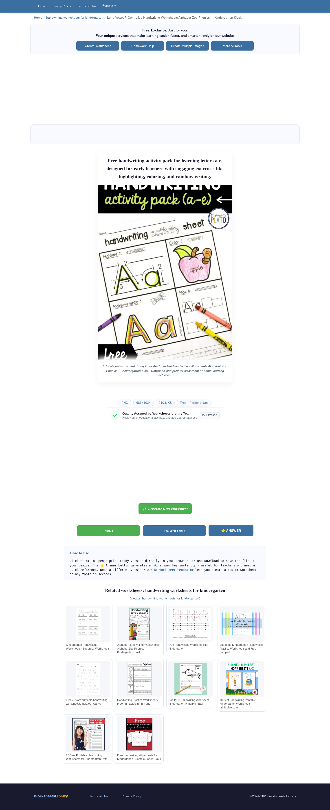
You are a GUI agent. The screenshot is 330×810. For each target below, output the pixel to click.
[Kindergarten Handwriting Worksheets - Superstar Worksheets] (88, 624)
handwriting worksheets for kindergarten (74, 17)
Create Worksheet (98, 46)
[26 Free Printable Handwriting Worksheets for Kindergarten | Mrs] (88, 734)
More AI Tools (232, 46)
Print (108, 531)
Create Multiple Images (187, 46)
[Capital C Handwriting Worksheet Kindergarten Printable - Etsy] (190, 679)
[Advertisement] (165, 89)
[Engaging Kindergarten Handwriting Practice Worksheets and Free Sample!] (242, 624)
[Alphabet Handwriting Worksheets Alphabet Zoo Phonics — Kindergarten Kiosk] (139, 624)
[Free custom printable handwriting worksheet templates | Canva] (88, 679)
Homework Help (142, 46)
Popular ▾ (109, 5)
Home (41, 6)
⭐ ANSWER (231, 531)
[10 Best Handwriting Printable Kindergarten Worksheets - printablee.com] (242, 679)
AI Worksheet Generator (174, 570)
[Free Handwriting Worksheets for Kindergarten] (190, 624)
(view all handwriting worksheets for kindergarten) (165, 598)
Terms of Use (86, 6)
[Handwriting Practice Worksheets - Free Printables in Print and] (139, 679)
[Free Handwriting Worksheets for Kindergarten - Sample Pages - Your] (139, 734)
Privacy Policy (61, 6)
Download (174, 531)
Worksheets (51, 796)
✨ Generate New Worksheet (165, 509)
